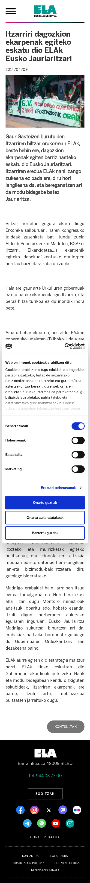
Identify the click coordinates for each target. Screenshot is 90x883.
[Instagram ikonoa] (35, 809)
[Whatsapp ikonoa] (42, 823)
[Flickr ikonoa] (77, 809)
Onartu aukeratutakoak (45, 518)
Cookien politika (67, 863)
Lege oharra (58, 856)
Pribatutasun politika (27, 863)
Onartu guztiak (45, 502)
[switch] (78, 440)
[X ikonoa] (49, 809)
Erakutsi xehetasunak (58, 488)
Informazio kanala (45, 870)
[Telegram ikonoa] (28, 823)
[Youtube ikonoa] (56, 823)
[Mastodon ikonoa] (63, 809)
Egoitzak (45, 793)
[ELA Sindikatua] (51, 11)
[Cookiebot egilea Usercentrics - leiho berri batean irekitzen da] (65, 346)
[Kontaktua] (70, 823)
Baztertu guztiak (45, 533)
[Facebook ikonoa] (21, 809)
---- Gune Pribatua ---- (45, 837)
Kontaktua (30, 856)
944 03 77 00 (49, 775)
